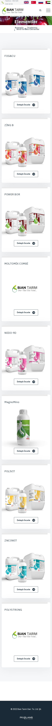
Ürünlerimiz (32, 28)
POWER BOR (12, 194)
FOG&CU (9, 56)
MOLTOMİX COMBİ (16, 263)
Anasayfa (19, 28)
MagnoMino (11, 402)
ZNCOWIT (10, 540)
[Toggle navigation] (48, 10)
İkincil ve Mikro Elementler (28, 29)
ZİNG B (9, 125)
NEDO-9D (10, 332)
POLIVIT (9, 471)
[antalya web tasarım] (26, 718)
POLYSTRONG (13, 609)
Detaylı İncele (23, 104)
